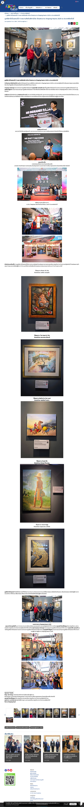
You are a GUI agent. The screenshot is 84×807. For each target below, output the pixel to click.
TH (77, 1)
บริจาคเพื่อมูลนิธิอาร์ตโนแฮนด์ (36, 799)
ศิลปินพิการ (39, 7)
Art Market (48, 7)
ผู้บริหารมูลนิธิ (33, 773)
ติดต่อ (31, 800)
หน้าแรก (21, 7)
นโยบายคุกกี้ (16, 804)
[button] (61, 7)
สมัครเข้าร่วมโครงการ (35, 789)
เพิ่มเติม (55, 7)
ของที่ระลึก (32, 797)
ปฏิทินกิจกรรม (33, 778)
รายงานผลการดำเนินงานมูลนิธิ (36, 780)
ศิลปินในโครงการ (34, 785)
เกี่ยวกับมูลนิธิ (29, 7)
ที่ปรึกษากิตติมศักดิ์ (34, 775)
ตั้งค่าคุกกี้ (66, 804)
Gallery (32, 787)
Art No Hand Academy (35, 793)
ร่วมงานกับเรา (33, 781)
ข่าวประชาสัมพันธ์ (34, 776)
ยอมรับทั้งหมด (73, 804)
